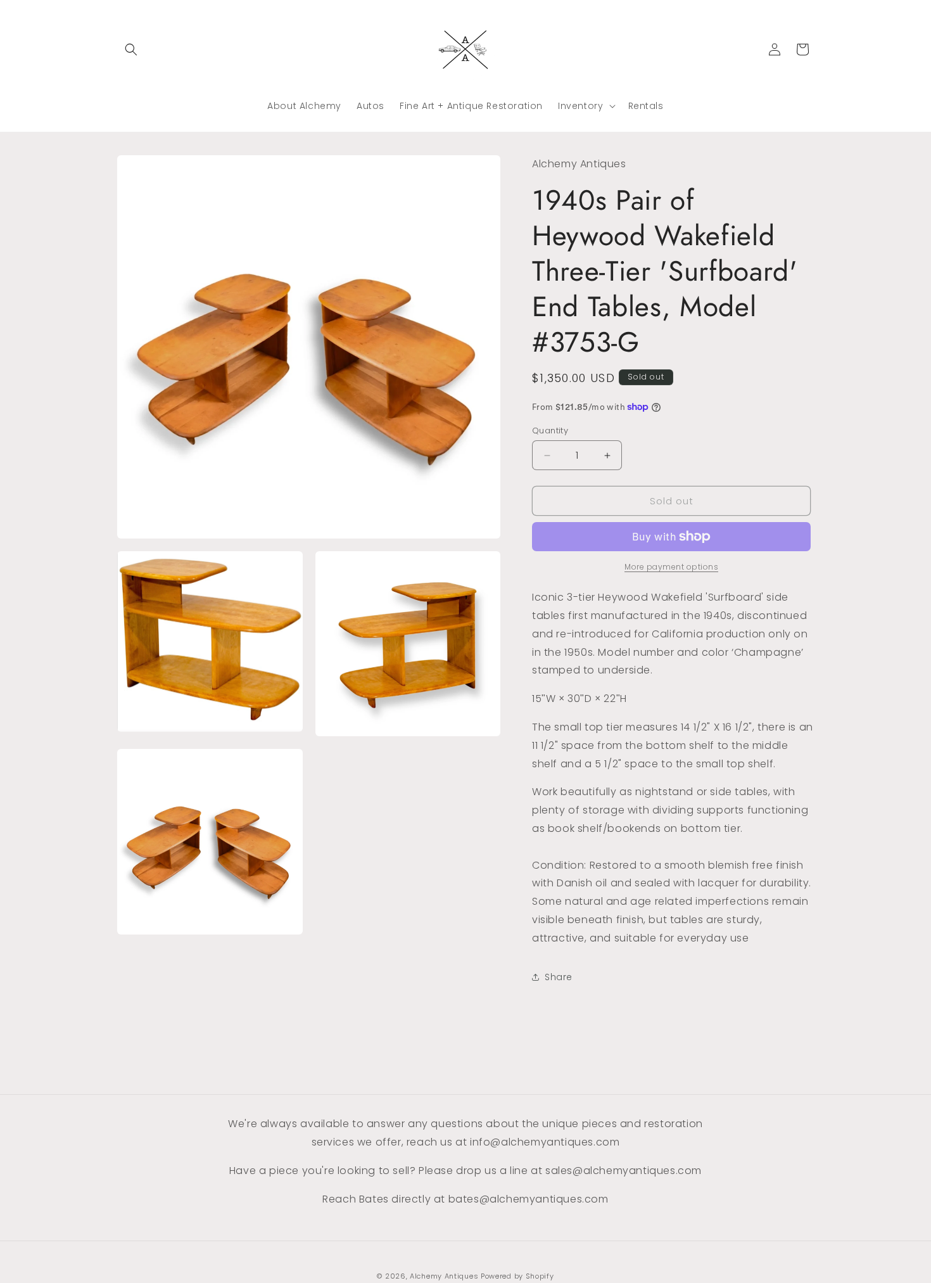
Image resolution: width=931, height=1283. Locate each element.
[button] (131, 49)
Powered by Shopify (517, 1276)
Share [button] (559, 977)
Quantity (550, 430)
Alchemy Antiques (444, 1276)
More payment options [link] (671, 566)
